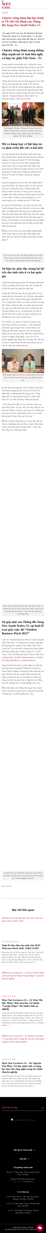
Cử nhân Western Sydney (24, 657)
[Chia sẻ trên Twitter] (23, 886)
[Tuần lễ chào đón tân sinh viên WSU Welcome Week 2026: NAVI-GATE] (23, 928)
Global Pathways (28, 660)
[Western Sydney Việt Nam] (13, 4)
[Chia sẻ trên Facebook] (16, 886)
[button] (40, 4)
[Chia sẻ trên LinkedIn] (30, 886)
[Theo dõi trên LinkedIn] (26, 1218)
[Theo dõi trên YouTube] (31, 1218)
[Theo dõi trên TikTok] (20, 1218)
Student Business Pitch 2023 (22, 96)
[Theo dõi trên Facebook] (14, 1218)
